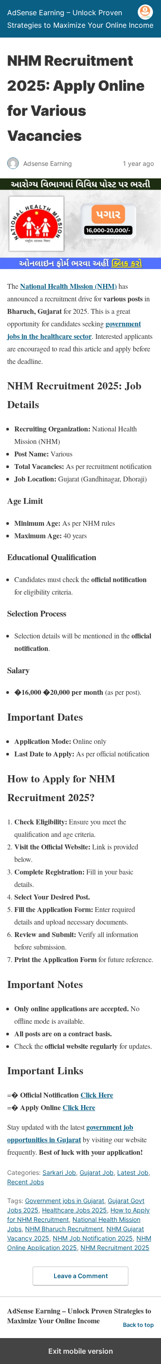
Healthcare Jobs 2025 (74, 1210)
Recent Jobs (25, 1182)
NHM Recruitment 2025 (114, 1247)
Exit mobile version (80, 1351)
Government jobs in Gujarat (64, 1200)
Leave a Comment (81, 1276)
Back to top (138, 1325)
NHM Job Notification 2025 (93, 1238)
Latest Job (132, 1172)
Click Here (96, 1095)
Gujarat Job (97, 1172)
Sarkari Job (59, 1172)
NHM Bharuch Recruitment (64, 1229)
